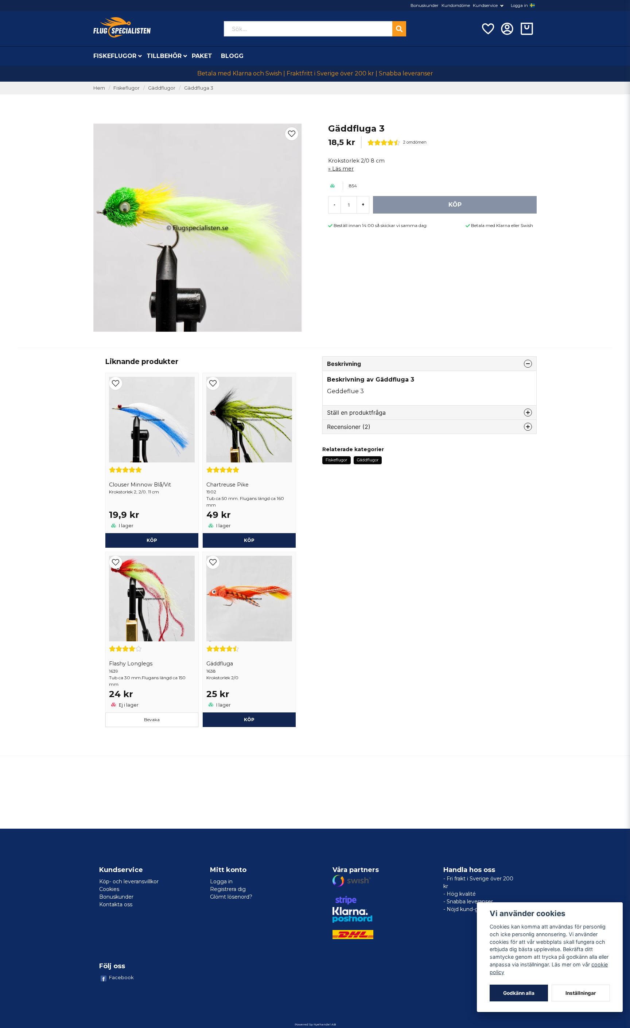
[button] (532, 5)
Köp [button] (152, 540)
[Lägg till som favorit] (487, 29)
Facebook (121, 977)
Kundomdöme (456, 5)
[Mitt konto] (507, 29)
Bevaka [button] (152, 719)
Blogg (232, 55)
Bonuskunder (425, 5)
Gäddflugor (161, 88)
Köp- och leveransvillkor (129, 881)
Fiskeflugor (114, 55)
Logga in (519, 5)
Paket (202, 55)
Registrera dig (228, 889)
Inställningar (580, 993)
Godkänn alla (518, 993)
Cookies (109, 889)
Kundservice (485, 5)
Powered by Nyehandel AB (315, 1024)
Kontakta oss (115, 904)
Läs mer (343, 168)
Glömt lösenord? (231, 897)
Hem (99, 88)
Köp (249, 540)
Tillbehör (164, 55)
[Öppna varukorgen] (527, 29)
